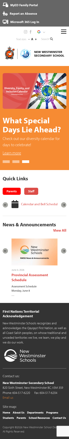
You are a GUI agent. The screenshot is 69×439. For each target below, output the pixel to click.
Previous (5, 205)
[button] (41, 32)
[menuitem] (20, 4)
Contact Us (59, 418)
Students (8, 418)
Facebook (30, 32)
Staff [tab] (31, 191)
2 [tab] (15, 161)
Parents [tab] (12, 191)
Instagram (25, 32)
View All (59, 230)
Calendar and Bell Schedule (40, 204)
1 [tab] (6, 161)
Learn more (12, 152)
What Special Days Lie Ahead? (32, 124)
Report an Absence (23, 14)
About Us (18, 412)
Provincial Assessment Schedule (30, 277)
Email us (8, 397)
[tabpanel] (34, 114)
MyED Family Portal (24, 5)
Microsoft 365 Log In (24, 22)
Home (6, 412)
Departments (35, 412)
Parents (21, 418)
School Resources (39, 418)
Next (63, 205)
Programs (52, 412)
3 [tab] (25, 161)
